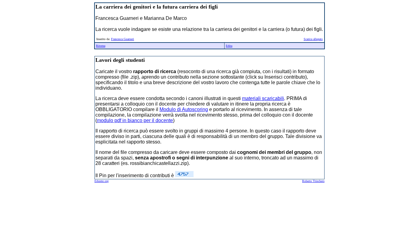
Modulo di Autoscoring (184, 109)
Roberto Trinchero (313, 181)
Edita (229, 45)
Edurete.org (101, 181)
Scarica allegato (313, 39)
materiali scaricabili (263, 98)
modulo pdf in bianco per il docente (135, 120)
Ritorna (100, 45)
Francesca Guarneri (122, 39)
